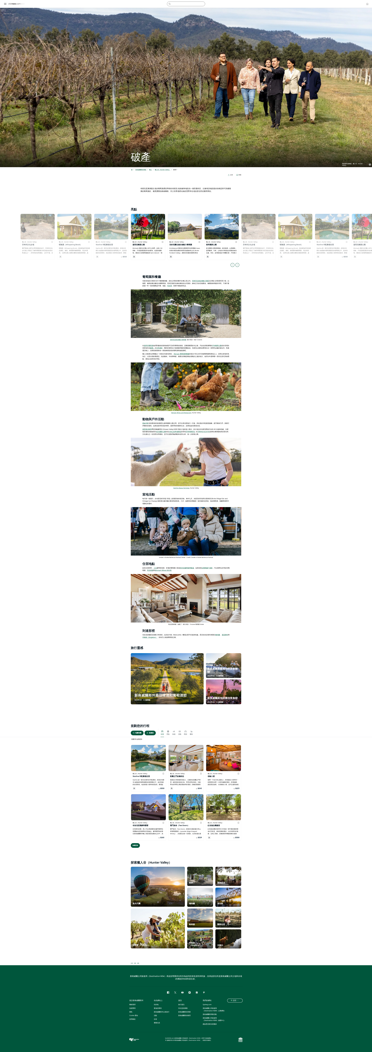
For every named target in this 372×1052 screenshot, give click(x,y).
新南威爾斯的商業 (184, 1012)
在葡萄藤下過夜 (207, 568)
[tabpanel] (186, 83)
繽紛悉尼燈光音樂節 (210, 1024)
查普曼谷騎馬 (147, 429)
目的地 (156, 1004)
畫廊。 (152, 348)
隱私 (130, 1012)
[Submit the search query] (169, 4)
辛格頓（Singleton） (149, 637)
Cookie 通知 (133, 1015)
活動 (135, 963)
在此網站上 (158, 1000)
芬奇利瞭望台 (190, 432)
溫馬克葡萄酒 (148, 345)
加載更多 (135, 845)
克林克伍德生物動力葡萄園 (178, 340)
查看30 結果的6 (136, 739)
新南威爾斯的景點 (140, 170)
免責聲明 (132, 1008)
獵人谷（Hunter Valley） (162, 170)
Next (237, 265)
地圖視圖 (138, 733)
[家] (14, 4)
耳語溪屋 (150, 570)
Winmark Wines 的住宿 (163, 570)
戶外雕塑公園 (216, 345)
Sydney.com (207, 1004)
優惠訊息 (157, 1023)
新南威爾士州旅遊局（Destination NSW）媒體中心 (213, 1019)
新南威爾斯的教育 (184, 1015)
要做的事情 (158, 1008)
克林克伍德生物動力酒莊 (200, 281)
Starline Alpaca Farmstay (181, 488)
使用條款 (132, 1019)
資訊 (180, 1000)
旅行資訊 (181, 1004)
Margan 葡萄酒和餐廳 (181, 354)
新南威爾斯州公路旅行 (161, 1012)
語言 (234, 1000)
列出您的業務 (183, 1008)
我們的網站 (207, 1000)
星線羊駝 (145, 423)
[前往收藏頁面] (367, 4)
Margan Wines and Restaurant (181, 413)
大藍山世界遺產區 (175, 432)
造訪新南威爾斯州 (136, 1000)
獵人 (150, 170)
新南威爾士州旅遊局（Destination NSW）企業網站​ (213, 1009)
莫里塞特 (225, 635)
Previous (232, 265)
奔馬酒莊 (159, 348)
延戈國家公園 (161, 432)
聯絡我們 (132, 1004)
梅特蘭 (217, 635)
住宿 (132, 963)
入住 (155, 568)
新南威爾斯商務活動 (210, 1014)
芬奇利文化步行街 (203, 432)
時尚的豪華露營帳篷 (187, 568)
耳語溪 (169, 286)
